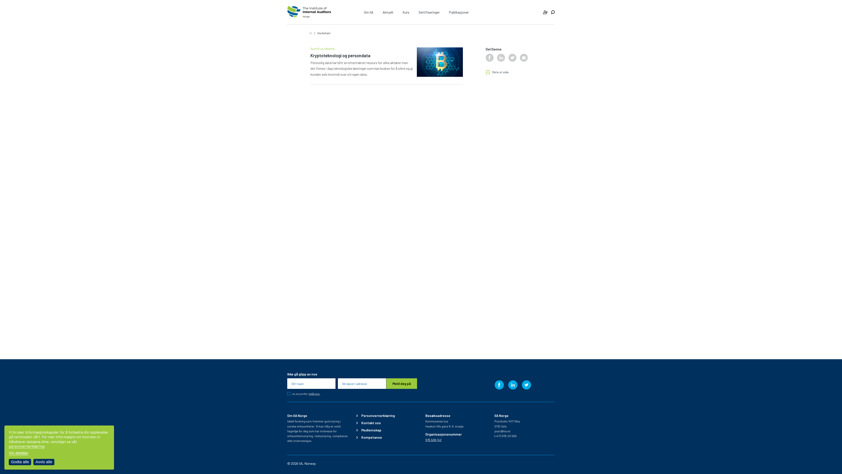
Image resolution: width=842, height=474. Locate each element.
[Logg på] (545, 12)
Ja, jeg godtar (306, 393)
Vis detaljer (18, 453)
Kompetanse (371, 437)
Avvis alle (44, 462)
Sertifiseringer (429, 12)
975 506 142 (433, 440)
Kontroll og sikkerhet (322, 48)
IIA (310, 33)
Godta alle (20, 462)
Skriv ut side (500, 72)
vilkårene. (314, 393)
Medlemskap (371, 430)
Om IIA (368, 12)
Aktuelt (388, 12)
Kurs (406, 12)
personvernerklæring (26, 446)
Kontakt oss (371, 423)
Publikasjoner (459, 12)
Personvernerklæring (378, 415)
